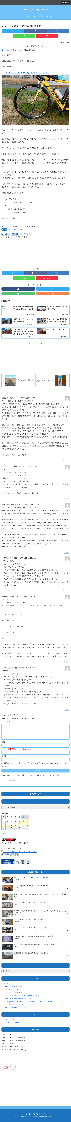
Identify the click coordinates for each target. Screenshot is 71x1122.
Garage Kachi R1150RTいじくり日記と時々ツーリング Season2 (29, 1002)
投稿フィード (11, 1020)
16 (27, 823)
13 (15, 823)
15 (23, 823)
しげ (8, 466)
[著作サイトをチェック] (18, 289)
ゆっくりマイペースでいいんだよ (17, 993)
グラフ (22, 1050)
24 (3, 827)
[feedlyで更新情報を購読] (18, 293)
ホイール (19, 229)
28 (19, 827)
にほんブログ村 (26, 234)
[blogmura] (19, 852)
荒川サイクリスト (11, 990)
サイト (3, 756)
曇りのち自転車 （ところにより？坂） (20, 1008)
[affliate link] (16, 861)
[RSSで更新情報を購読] (53, 293)
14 (19, 823)
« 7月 (3, 834)
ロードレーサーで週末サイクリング (18, 999)
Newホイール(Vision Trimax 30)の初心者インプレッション (27, 73)
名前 (3, 742)
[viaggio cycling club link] (9, 840)
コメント (5, 722)
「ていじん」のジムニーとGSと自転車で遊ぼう (23, 996)
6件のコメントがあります (13, 50)
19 (11, 825)
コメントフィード (12, 1023)
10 (3, 823)
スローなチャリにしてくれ (15, 1005)
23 (27, 825)
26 (11, 827)
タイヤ (11, 229)
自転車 (5, 229)
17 (3, 825)
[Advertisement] (35, 251)
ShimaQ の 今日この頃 (14, 987)
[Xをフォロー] (53, 289)
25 (7, 827)
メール (16, 749)
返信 (67, 460)
